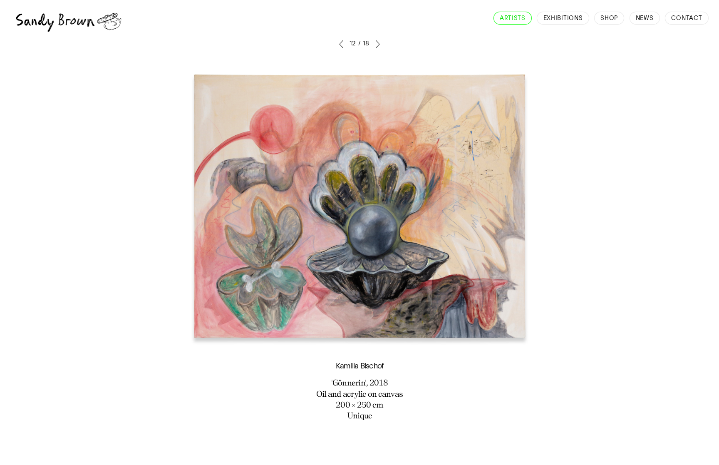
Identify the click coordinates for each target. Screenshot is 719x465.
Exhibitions (563, 18)
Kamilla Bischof (360, 366)
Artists (513, 18)
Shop (609, 18)
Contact (686, 18)
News (645, 18)
